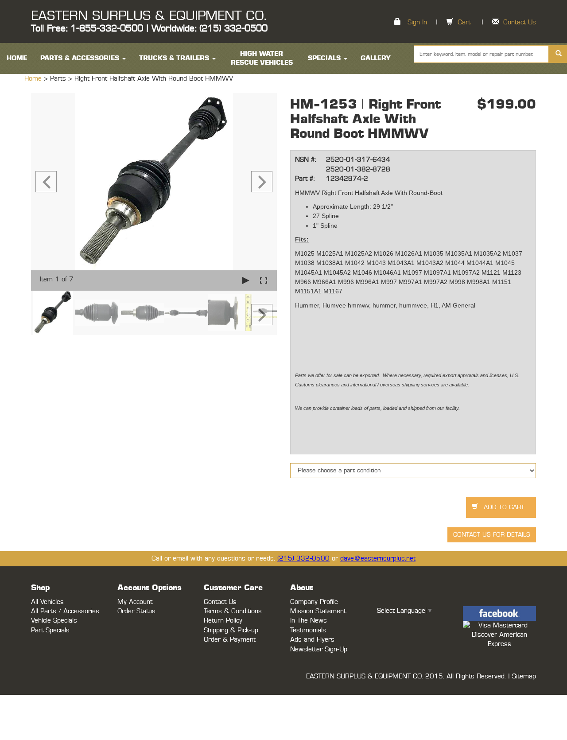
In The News (308, 620)
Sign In (417, 22)
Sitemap (524, 676)
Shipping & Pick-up (231, 630)
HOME (17, 58)
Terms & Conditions (233, 611)
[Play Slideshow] (245, 280)
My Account (134, 602)
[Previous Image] (46, 181)
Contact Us (519, 22)
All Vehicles (47, 602)
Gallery (376, 58)
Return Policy (223, 620)
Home (34, 78)
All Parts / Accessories (65, 611)
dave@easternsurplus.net (378, 558)
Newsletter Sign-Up (318, 649)
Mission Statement (318, 611)
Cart (464, 22)
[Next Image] (261, 181)
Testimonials (308, 630)
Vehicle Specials (54, 620)
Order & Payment (230, 639)
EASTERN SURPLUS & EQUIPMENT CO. (148, 16)
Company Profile (314, 602)
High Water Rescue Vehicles (262, 58)
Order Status (136, 611)
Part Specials (50, 630)
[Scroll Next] (261, 314)
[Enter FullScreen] (263, 280)
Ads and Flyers (312, 639)
